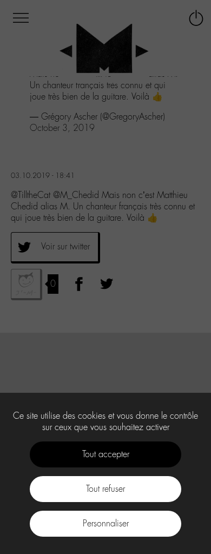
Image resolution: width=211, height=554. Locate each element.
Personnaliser (106, 523)
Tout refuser (105, 488)
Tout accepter (105, 454)
